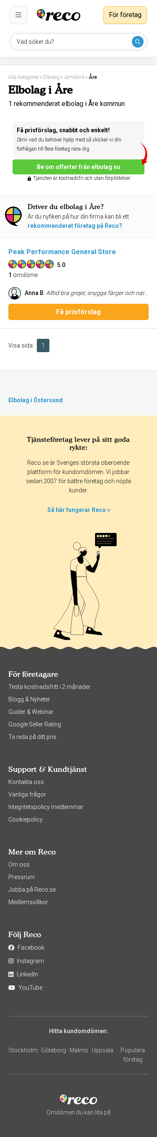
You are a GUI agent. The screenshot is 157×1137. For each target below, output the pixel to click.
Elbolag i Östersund (35, 400)
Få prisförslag (78, 312)
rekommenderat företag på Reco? (75, 225)
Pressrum (21, 877)
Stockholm (23, 1050)
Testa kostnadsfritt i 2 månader (49, 686)
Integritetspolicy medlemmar (45, 807)
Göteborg (53, 1050)
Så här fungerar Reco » (78, 510)
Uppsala (102, 1050)
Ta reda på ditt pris (32, 737)
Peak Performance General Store (62, 252)
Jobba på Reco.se (32, 889)
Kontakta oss (26, 782)
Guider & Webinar (31, 711)
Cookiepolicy (25, 819)
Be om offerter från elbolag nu (78, 167)
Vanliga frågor (27, 794)
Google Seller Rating (34, 724)
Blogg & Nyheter (29, 699)
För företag (125, 15)
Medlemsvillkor (28, 902)
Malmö (78, 1050)
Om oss (19, 864)
